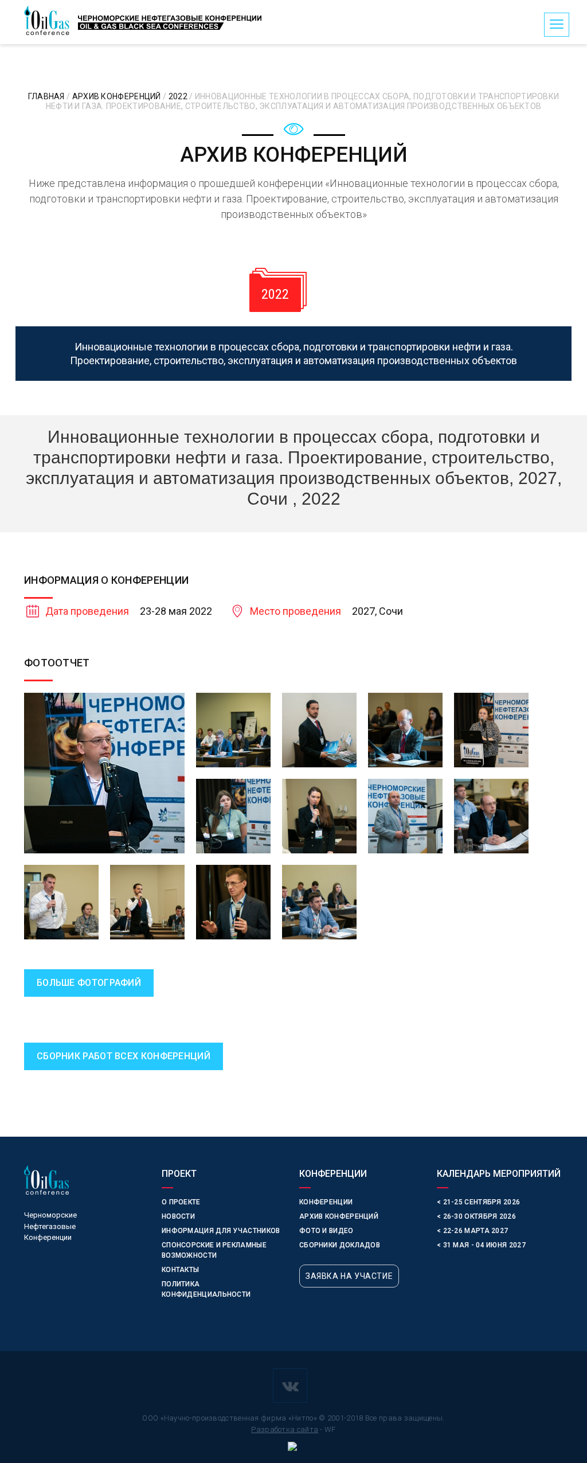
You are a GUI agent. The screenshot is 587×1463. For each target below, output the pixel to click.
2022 (179, 96)
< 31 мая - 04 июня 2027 (481, 1245)
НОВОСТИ (178, 1216)
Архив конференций (117, 96)
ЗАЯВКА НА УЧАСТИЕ (349, 1276)
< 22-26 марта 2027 (472, 1231)
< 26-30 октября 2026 (476, 1216)
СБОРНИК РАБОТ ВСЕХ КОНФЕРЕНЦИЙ (123, 1056)
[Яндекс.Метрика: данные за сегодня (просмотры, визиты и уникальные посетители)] (293, 1447)
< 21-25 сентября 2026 (478, 1202)
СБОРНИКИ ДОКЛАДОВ (339, 1245)
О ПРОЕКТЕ (181, 1202)
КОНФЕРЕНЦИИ (326, 1202)
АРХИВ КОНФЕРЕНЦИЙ (338, 1216)
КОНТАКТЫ (180, 1270)
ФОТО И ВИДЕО (326, 1231)
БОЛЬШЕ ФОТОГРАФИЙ (89, 982)
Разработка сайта (284, 1429)
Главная (47, 96)
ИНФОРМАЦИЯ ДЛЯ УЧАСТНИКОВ (221, 1231)
